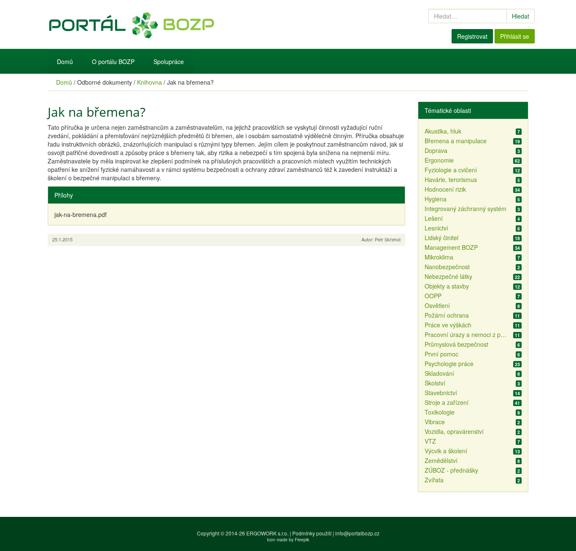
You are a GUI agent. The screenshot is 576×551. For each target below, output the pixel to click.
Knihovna (149, 82)
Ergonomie (439, 160)
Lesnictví (436, 228)
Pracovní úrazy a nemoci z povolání (467, 334)
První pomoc (441, 354)
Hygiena (436, 199)
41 (517, 403)
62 (517, 160)
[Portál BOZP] (203, 24)
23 (517, 364)
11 (517, 315)
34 (517, 190)
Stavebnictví (441, 392)
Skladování (439, 373)
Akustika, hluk (443, 131)
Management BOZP (451, 247)
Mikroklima (439, 257)
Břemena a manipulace (456, 140)
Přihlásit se (514, 36)
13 (517, 451)
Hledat (520, 16)
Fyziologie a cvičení (451, 170)
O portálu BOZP (113, 61)
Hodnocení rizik (445, 189)
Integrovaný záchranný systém (465, 208)
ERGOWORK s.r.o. (268, 533)
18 (517, 238)
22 (517, 277)
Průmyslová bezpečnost (456, 344)
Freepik (302, 539)
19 (517, 141)
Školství (435, 383)
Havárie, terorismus (451, 179)
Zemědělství (441, 460)
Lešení (434, 218)
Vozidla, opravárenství (454, 431)
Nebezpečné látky (448, 276)
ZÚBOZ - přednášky (451, 470)
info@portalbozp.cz (357, 533)
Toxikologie (440, 412)
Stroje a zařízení (446, 402)
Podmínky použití (311, 533)
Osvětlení (437, 305)
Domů (65, 61)
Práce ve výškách (448, 325)
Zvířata (434, 480)
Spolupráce (168, 61)
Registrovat (472, 36)
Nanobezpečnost (447, 266)
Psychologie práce (449, 363)
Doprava (436, 150)
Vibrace (435, 421)
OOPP (433, 296)
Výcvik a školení (446, 451)
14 (517, 393)
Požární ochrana (447, 315)
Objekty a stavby (447, 286)
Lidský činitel (441, 237)
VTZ (430, 441)
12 (517, 170)
